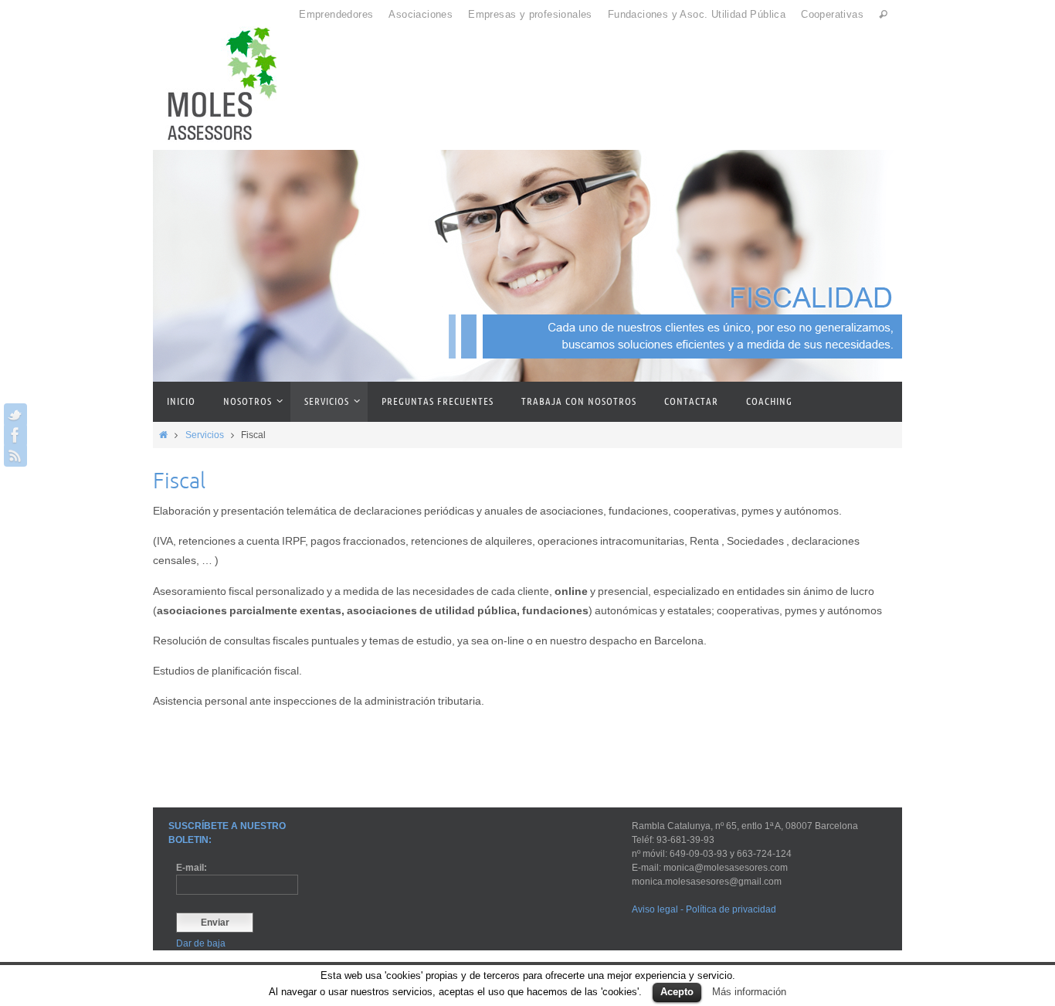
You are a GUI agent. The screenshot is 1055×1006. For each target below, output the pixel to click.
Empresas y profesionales (530, 14)
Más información (749, 992)
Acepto (677, 992)
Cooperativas (832, 14)
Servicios (204, 435)
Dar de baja (201, 943)
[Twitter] (15, 415)
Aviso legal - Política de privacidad (706, 909)
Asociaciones (420, 14)
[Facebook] (15, 435)
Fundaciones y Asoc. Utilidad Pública (696, 14)
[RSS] (15, 455)
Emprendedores (336, 14)
